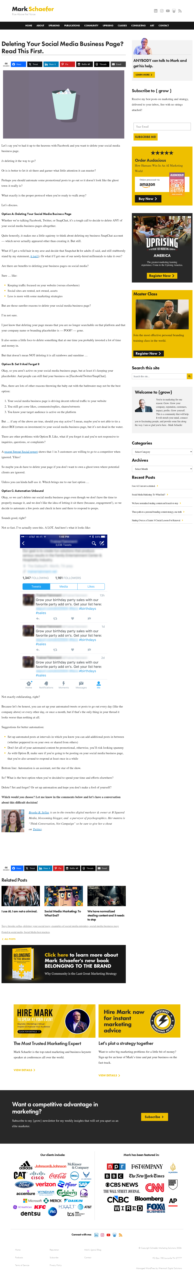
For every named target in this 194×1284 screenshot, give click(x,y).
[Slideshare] (174, 11)
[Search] (189, 376)
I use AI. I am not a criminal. (144, 485)
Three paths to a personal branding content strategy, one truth (157, 511)
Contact (164, 25)
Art (152, 25)
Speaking (54, 25)
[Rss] (180, 11)
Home (28, 25)
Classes (122, 25)
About (40, 25)
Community (91, 25)
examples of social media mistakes (70, 926)
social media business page (104, 926)
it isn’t (34, 256)
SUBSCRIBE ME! (145, 137)
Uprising (108, 25)
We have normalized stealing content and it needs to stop (155, 503)
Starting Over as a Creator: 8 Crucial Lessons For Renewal (156, 520)
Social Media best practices (37, 932)
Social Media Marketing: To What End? (149, 494)
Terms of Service (22, 1265)
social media (17, 932)
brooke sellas (15, 926)
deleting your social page (36, 926)
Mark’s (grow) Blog (92, 1249)
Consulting (138, 25)
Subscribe (54, 1257)
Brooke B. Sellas (39, 812)
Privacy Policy (56, 1265)
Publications (72, 25)
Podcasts (19, 1257)
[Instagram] (162, 11)
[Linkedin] (156, 11)
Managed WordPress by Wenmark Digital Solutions (159, 1268)
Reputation (54, 1249)
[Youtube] (168, 11)
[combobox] (159, 376)
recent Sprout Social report (21, 452)
